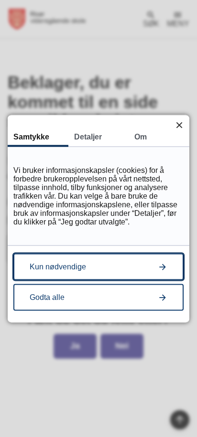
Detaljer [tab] (88, 136)
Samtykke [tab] (31, 136)
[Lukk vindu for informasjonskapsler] (179, 125)
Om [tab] (140, 136)
